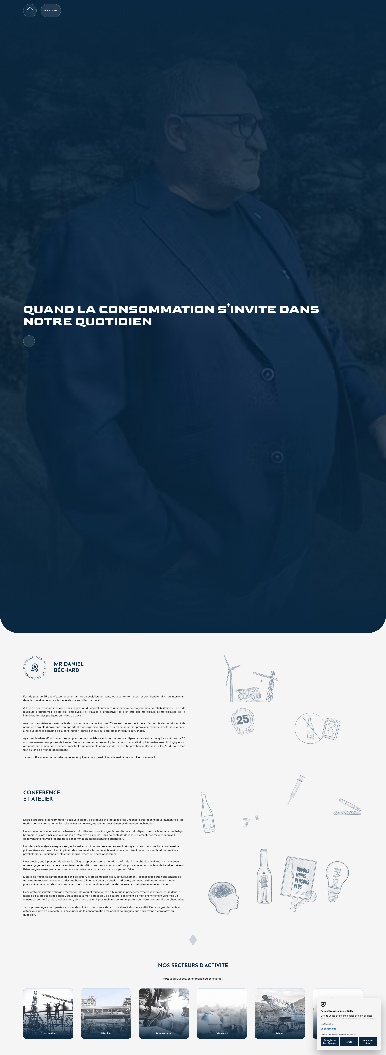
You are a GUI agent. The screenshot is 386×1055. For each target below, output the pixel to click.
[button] (51, 10)
